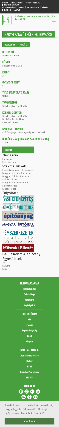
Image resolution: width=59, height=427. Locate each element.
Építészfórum (9, 179)
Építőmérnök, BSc (12, 65)
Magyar (17, 10)
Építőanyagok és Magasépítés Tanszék (23, 132)
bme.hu (5, 3)
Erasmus (29, 324)
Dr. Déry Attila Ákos (13, 119)
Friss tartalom (10, 162)
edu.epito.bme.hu (33, 3)
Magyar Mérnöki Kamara (16, 173)
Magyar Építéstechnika (15, 182)
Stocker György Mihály (14, 105)
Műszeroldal (9, 188)
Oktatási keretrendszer (29, 355)
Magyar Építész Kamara (15, 176)
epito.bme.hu (16, 3)
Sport (29, 335)
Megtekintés (10, 44)
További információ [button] (32, 413)
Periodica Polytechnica (29, 372)
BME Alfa (29, 377)
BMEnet (29, 361)
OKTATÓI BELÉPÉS (9, 7)
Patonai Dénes (10, 122)
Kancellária (29, 299)
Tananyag (8, 149)
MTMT (29, 366)
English (7, 10)
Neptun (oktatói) (29, 288)
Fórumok (7, 158)
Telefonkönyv (33, 7)
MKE (4, 268)
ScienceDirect (9, 185)
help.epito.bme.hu (11, 5)
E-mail (21, 7)
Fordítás (24, 44)
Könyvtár (29, 341)
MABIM (6, 265)
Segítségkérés (30, 305)
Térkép (45, 7)
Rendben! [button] (29, 421)
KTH (29, 319)
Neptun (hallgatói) (29, 330)
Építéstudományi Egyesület (17, 169)
